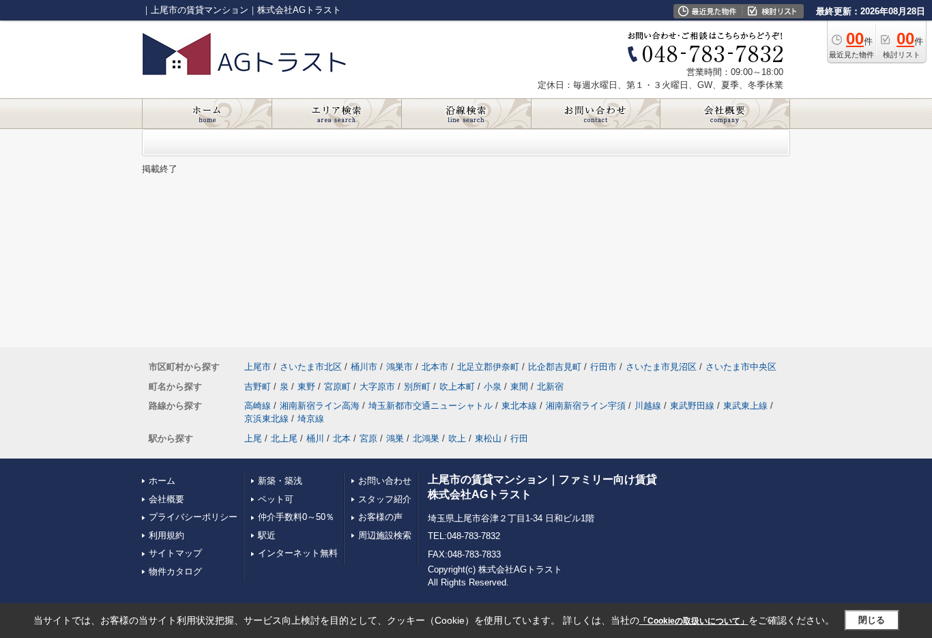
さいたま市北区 (311, 367)
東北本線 (519, 406)
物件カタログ (175, 571)
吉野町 (257, 386)
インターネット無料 (298, 553)
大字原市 (377, 386)
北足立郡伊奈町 (488, 367)
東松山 (488, 438)
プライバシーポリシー (193, 517)
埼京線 (310, 419)
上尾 (253, 438)
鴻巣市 (399, 367)
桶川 (315, 438)
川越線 (648, 406)
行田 (519, 438)
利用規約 (166, 535)
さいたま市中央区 (740, 367)
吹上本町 (457, 386)
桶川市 (364, 367)
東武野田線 (692, 406)
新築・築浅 (280, 481)
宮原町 (337, 386)
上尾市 (257, 367)
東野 (306, 386)
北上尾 (284, 438)
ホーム (162, 481)
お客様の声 (380, 517)
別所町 (417, 386)
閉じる (871, 620)
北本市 (435, 367)
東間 (519, 386)
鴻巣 (395, 438)
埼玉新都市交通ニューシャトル (430, 406)
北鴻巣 (426, 438)
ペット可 (275, 499)
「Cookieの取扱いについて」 (693, 621)
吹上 (457, 438)
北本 (342, 438)
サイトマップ (175, 553)
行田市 (603, 367)
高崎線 (257, 406)
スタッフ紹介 (384, 499)
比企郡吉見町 (554, 367)
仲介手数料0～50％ (296, 517)
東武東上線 (745, 406)
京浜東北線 (266, 419)
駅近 (267, 535)
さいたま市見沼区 (661, 367)
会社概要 (166, 499)
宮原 (368, 438)
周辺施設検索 (384, 535)
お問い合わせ (384, 481)
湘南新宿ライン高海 (320, 406)
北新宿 (550, 386)
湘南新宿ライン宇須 (586, 406)
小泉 (492, 386)
